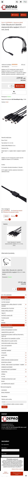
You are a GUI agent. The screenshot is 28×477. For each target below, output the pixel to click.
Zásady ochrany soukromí (17, 469)
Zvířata (3, 374)
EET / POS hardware (6, 295)
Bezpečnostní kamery (7, 327)
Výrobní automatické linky (8, 379)
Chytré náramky (5, 299)
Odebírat (4, 407)
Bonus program (5, 392)
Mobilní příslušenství (7, 311)
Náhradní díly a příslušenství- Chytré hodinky (11, 305)
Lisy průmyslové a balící (7, 383)
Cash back (4, 390)
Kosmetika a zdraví (6, 362)
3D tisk (3, 376)
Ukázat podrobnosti (5, 473)
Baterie (3, 322)
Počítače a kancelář (6, 315)
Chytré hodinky (5, 302)
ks (15, 289)
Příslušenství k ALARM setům (9, 341)
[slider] (14, 64)
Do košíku (20, 86)
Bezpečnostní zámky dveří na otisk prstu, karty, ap (13, 335)
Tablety (3, 313)
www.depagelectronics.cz (7, 424)
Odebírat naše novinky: (7, 399)
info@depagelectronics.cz (11, 428)
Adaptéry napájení (6, 350)
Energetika (4, 372)
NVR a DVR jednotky (7, 345)
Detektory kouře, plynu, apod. (9, 343)
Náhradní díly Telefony (7, 308)
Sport (2, 357)
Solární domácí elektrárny (8, 369)
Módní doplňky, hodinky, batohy (9, 360)
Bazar (3, 381)
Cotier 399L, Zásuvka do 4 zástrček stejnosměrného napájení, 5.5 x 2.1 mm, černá (13, 272)
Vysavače (3, 353)
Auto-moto (4, 355)
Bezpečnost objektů (17, 210)
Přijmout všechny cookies (17, 473)
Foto (2, 320)
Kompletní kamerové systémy (9, 330)
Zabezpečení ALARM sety (8, 332)
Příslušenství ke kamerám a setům (11, 212)
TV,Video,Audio (5, 318)
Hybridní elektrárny (6, 367)
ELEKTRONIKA (6, 210)
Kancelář (4, 348)
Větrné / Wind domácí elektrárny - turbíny (12, 364)
